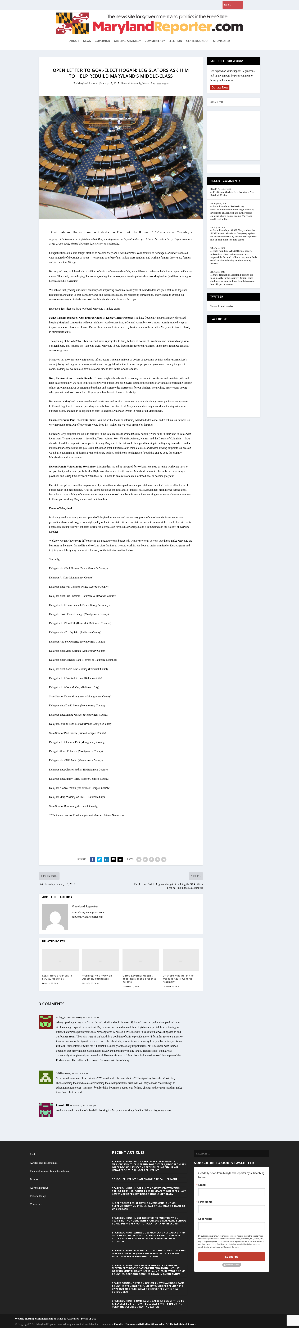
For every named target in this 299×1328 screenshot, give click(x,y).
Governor (102, 41)
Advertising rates (39, 1187)
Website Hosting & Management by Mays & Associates (47, 1318)
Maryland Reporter (88, 83)
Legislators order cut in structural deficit (57, 977)
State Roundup (197, 41)
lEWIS (213, 189)
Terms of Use (88, 1318)
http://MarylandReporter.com (87, 916)
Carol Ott (62, 1105)
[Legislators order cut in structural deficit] (60, 960)
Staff (32, 1154)
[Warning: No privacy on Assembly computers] (100, 960)
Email (202, 1184)
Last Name (205, 1218)
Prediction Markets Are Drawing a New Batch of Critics (232, 193)
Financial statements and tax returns (49, 1171)
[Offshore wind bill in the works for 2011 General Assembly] (181, 960)
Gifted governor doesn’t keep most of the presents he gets (139, 978)
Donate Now (220, 87)
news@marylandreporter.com (88, 912)
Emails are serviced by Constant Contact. (221, 1246)
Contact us (36, 1204)
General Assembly (127, 41)
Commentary (155, 41)
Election (175, 41)
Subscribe (231, 1257)
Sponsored (221, 41)
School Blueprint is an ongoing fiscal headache (144, 1179)
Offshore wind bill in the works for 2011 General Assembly (178, 978)
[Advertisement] (235, 135)
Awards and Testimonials (43, 1162)
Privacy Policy (38, 1196)
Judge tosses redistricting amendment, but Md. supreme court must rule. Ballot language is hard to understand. (148, 1205)
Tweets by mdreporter (221, 306)
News (87, 41)
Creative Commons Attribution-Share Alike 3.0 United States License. (155, 1324)
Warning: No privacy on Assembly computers (97, 977)
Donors (34, 1179)
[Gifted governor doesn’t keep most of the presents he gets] (141, 960)
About (74, 41)
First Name (205, 1201)
